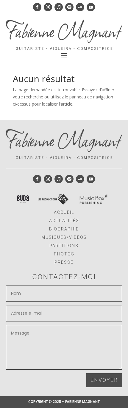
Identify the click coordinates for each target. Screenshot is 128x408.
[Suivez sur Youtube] (91, 7)
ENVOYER (104, 380)
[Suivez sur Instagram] (48, 7)
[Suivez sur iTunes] (58, 7)
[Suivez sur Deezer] (80, 7)
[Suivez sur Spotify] (69, 7)
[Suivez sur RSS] (23, 199)
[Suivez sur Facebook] (37, 7)
